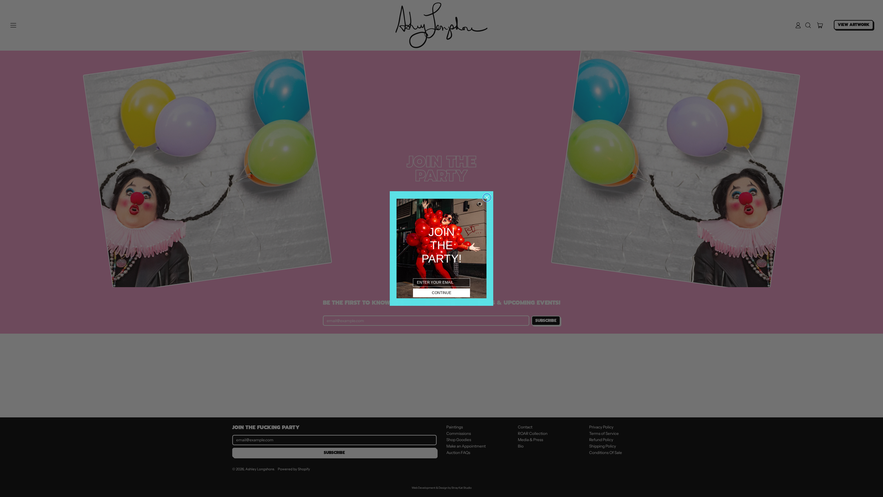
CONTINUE (441, 293)
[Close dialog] (487, 198)
